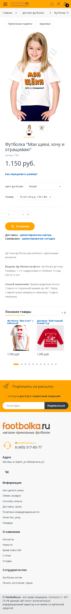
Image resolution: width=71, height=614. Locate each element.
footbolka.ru (13, 597)
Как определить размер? (21, 174)
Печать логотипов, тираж (18, 583)
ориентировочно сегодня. (38, 238)
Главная (7, 12)
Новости (8, 544)
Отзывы (7, 561)
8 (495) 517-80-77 (28, 447)
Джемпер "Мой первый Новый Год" (50, 322)
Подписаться (56, 405)
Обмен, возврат (12, 495)
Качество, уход (11, 517)
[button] (52, 3)
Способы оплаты (12, 501)
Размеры (8, 523)
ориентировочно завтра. (36, 235)
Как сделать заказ (13, 490)
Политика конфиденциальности (21, 512)
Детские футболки (33, 12)
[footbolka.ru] (19, 4)
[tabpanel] (21, 338)
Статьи (7, 555)
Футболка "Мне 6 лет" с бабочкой (20, 322)
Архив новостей (12, 550)
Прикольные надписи (20, 23)
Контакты (8, 539)
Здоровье (45, 23)
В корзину (22, 226)
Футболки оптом (12, 577)
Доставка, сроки (12, 506)
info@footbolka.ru (26, 442)
